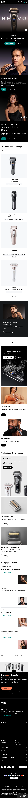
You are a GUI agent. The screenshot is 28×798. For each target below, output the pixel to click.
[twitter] (13, 767)
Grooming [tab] (3, 150)
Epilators (3, 740)
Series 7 (2, 733)
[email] (8, 767)
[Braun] (3, 2)
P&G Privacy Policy (12, 695)
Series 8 (2, 731)
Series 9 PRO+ (3, 729)
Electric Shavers (4, 726)
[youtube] (5, 767)
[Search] (19, 2)
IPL (15, 740)
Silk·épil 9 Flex (3, 742)
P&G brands (6, 692)
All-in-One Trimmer (18, 727)
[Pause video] (26, 30)
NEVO (2, 727)
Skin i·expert (17, 742)
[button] (26, 723)
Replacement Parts (4, 735)
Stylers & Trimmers (19, 726)
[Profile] (21, 2)
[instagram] (2, 767)
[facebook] (10, 767)
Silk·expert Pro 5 (18, 744)
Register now (7, 688)
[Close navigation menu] (26, 2)
